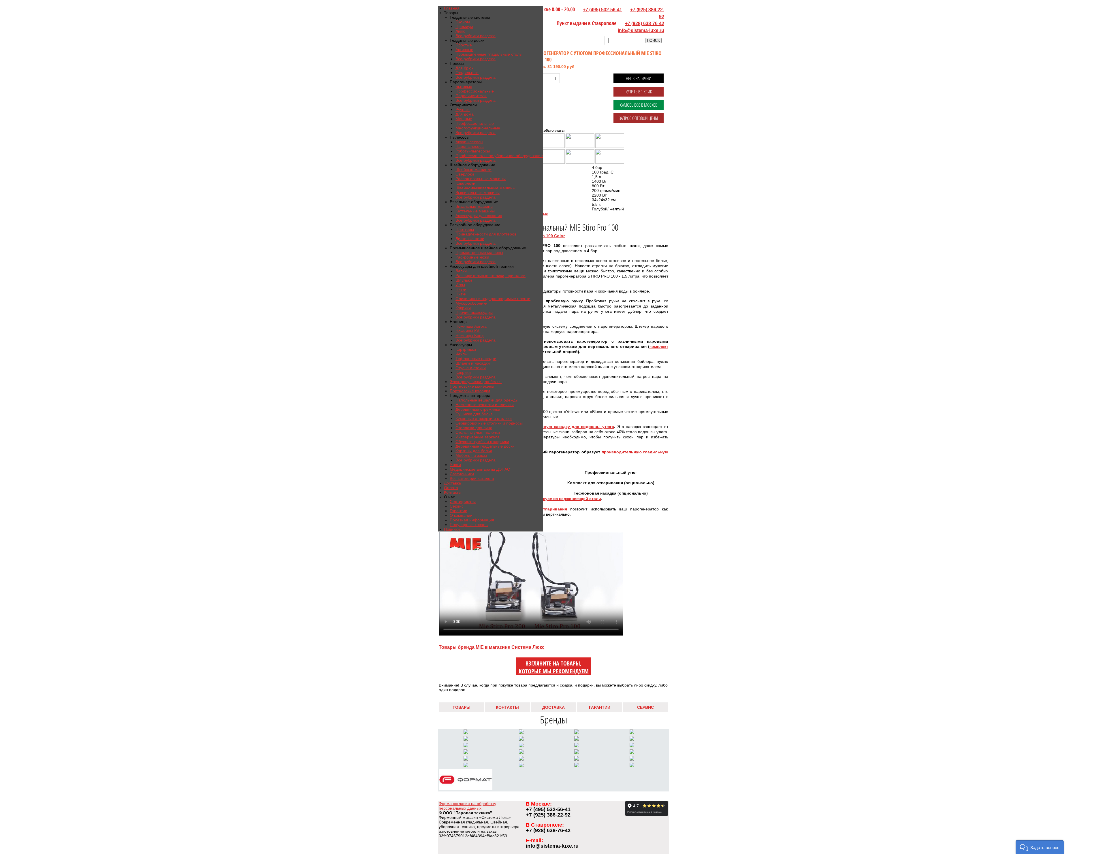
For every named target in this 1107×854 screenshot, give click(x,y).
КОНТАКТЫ (507, 707)
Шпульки (463, 280)
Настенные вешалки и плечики (484, 404)
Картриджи (465, 349)
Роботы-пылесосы (472, 151)
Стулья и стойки (470, 367)
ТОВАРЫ (461, 707)
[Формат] (465, 788)
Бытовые (463, 86)
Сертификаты (463, 501)
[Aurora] (576, 739)
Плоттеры (464, 229)
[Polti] (632, 752)
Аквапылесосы (469, 141)
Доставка (452, 483)
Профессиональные (474, 91)
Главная (452, 8)
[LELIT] (466, 732)
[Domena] (576, 759)
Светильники (462, 474)
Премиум (464, 26)
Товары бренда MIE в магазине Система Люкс (492, 647)
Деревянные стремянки (477, 409)
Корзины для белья (473, 450)
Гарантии (458, 510)
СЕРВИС (645, 707)
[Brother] (632, 746)
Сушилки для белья (474, 414)
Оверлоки (464, 174)
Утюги (455, 464)
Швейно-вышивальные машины (485, 188)
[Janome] (632, 739)
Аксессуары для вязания (478, 215)
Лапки (461, 271)
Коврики (463, 308)
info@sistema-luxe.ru (641, 30)
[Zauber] (521, 759)
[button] (1040, 847)
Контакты (452, 492)
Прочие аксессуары (474, 312)
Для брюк (464, 68)
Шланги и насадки (472, 363)
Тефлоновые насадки (475, 358)
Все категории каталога (472, 478)
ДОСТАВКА (553, 707)
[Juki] (466, 746)
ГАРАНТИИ (599, 707)
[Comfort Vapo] (521, 732)
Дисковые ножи (469, 238)
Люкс (460, 31)
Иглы (460, 284)
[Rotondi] (466, 759)
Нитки (460, 289)
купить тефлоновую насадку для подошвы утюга (562, 426)
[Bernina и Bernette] (632, 732)
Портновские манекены (472, 386)
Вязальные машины (474, 206)
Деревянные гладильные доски (485, 446)
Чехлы (461, 354)
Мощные (463, 118)
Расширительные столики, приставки (490, 275)
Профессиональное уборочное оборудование (499, 155)
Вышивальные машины (477, 192)
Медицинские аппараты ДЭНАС (480, 469)
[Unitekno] (632, 759)
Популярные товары (469, 524)
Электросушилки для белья (476, 381)
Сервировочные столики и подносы (489, 423)
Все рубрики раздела (475, 35)
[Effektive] (576, 752)
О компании (461, 515)
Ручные (462, 109)
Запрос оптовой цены (638, 118)
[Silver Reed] (521, 739)
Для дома (464, 114)
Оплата (451, 487)
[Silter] (466, 739)
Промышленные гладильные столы (488, 54)
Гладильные (467, 72)
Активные (464, 49)
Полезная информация (472, 520)
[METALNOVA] (576, 732)
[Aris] (521, 746)
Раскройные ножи (472, 257)
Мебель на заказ (471, 455)
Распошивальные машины (480, 178)
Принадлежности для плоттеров (485, 234)
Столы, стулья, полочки (477, 432)
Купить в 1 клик (639, 91)
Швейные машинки (473, 169)
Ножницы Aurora (471, 326)
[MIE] (466, 765)
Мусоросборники (471, 303)
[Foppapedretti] (576, 765)
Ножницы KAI (468, 331)
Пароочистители (471, 95)
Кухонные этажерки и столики (483, 418)
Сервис (457, 506)
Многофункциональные (477, 128)
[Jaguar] (521, 752)
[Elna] (466, 752)
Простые (463, 45)
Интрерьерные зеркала (477, 437)
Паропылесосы (469, 146)
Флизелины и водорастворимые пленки (492, 298)
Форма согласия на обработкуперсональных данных (467, 805)
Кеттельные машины (475, 211)
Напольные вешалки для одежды (486, 400)
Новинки (452, 529)
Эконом (462, 22)
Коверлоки (465, 183)
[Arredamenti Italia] (521, 765)
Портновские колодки (470, 391)
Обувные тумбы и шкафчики (482, 441)
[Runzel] (576, 746)
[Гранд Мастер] (632, 765)
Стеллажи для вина (473, 427)
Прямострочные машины (479, 252)
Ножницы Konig (470, 335)
